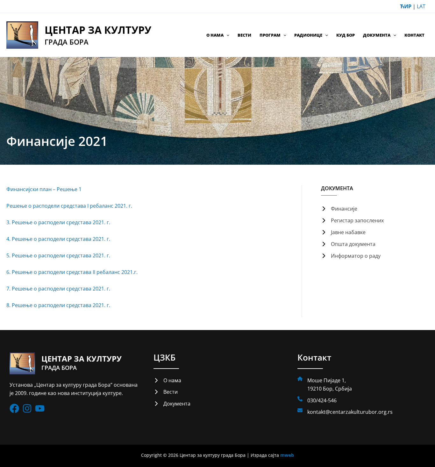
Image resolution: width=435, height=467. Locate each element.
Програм (270, 35)
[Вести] (165, 392)
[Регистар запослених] (352, 220)
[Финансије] (339, 209)
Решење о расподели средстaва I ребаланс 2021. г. (69, 205)
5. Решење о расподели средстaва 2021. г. (58, 255)
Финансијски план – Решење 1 (44, 189)
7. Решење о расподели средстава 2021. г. (58, 288)
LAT (421, 6)
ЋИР (405, 6)
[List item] (14, 408)
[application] (226, 35)
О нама (215, 35)
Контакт (414, 35)
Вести (244, 35)
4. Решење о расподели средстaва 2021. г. (58, 238)
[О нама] (167, 380)
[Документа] (171, 403)
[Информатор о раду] (351, 256)
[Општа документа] (348, 244)
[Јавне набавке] (343, 232)
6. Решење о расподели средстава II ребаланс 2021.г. (72, 272)
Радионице (308, 35)
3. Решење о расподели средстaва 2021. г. (58, 222)
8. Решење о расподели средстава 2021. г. (58, 305)
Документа (376, 35)
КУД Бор (345, 35)
